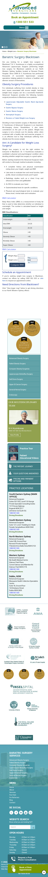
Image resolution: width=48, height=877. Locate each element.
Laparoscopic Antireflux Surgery (21, 374)
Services (12, 792)
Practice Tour (26, 448)
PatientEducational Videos (29, 456)
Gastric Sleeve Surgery (14, 111)
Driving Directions (16, 515)
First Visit (12, 795)
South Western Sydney (20, 520)
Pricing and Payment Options (23, 480)
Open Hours (16, 832)
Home (4, 51)
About (11, 790)
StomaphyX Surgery (13, 115)
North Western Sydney (20, 536)
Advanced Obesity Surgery (19, 358)
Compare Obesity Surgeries (19, 369)
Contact (12, 802)
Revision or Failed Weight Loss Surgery (20, 118)
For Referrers (14, 797)
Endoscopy (13, 395)
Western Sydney (17, 555)
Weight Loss (12, 51)
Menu (22, 27)
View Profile (14, 435)
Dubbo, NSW (15, 576)
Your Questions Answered (26, 473)
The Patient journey (23, 466)
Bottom (44, 872)
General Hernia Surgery (17, 390)
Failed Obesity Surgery (17, 364)
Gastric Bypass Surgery (14, 108)
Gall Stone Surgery (16, 379)
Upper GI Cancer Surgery (18, 384)
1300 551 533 (25, 22)
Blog (11, 800)
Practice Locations (21, 488)
